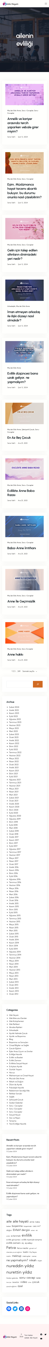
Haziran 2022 (14, 755)
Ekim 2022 (13, 746)
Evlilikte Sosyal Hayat (18, 1063)
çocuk (35, 1281)
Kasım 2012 (14, 991)
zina (29, 1282)
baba (37, 1222)
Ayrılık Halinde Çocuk (18, 1033)
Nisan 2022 (14, 761)
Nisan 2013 (13, 976)
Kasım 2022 (14, 743)
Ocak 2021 (13, 800)
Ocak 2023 (14, 737)
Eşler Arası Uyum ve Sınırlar (21, 1051)
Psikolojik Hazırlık (16, 1087)
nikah (32, 1260)
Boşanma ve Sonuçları (18, 1042)
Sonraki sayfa (29, 671)
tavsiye (8, 1282)
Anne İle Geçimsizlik (21, 601)
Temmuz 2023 (15, 722)
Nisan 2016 (13, 891)
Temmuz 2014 (15, 954)
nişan (40, 1260)
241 (18, 671)
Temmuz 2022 (15, 752)
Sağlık (11, 1096)
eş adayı (28, 1243)
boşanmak (28, 1226)
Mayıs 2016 (14, 888)
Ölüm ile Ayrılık (15, 1084)
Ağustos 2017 (14, 849)
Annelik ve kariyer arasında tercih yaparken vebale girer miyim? (23, 125)
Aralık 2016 (14, 867)
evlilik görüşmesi (13, 1240)
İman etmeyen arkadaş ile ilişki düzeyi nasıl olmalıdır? (23, 316)
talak (38, 1278)
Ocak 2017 (13, 864)
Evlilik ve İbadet (16, 1057)
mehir (8, 1256)
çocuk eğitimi (11, 1286)
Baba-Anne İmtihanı (21, 548)
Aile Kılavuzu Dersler (18, 1018)
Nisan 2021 (13, 791)
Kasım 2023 (14, 713)
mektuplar (26, 1256)
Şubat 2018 (14, 831)
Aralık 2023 (14, 710)
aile (9, 1221)
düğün (9, 1230)
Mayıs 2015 (14, 924)
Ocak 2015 (13, 936)
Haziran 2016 (14, 885)
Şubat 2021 (14, 797)
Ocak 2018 (13, 834)
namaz (34, 1256)
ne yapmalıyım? (17, 1260)
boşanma (17, 1226)
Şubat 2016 (14, 897)
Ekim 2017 (13, 843)
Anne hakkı (15, 654)
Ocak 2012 (13, 994)
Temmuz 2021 (15, 782)
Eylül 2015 (13, 912)
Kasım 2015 (14, 906)
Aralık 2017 (13, 837)
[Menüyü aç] (46, 3)
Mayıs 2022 (14, 758)
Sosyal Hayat (14, 1115)
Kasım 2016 (14, 870)
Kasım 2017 (14, 840)
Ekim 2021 (13, 773)
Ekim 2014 (13, 945)
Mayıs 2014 (14, 961)
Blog (11, 1039)
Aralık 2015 (14, 903)
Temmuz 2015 (15, 918)
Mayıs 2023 (14, 728)
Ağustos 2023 (15, 719)
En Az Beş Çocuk (18, 438)
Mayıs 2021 (14, 788)
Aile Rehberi (14, 1024)
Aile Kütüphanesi (16, 1021)
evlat (8, 1236)
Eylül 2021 (13, 776)
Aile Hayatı (14, 1015)
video (23, 1281)
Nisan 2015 (13, 927)
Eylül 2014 (13, 949)
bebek (8, 1226)
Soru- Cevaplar (27, 111)
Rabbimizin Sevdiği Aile (19, 1090)
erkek (33, 1230)
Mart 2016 (13, 894)
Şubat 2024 (14, 707)
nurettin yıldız (19, 1272)
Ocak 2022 (14, 764)
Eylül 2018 (13, 825)
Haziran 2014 (14, 958)
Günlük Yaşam (15, 1069)
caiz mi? (37, 1226)
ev (37, 1230)
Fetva (11, 1247)
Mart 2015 (13, 930)
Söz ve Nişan (14, 1118)
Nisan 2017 (13, 861)
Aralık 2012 (14, 988)
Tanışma (12, 1121)
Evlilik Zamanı (15, 1060)
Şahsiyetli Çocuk (28, 429)
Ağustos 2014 (15, 952)
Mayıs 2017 (13, 858)
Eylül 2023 (13, 716)
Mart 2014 (13, 967)
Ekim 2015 (13, 909)
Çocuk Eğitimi (15, 1048)
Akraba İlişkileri (15, 1027)
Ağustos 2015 (15, 915)
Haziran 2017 (14, 855)
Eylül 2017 (13, 846)
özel (20, 1286)
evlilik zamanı (13, 1242)
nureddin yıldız (20, 1265)
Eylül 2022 (13, 749)
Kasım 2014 (14, 942)
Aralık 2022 (14, 740)
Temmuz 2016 (15, 882)
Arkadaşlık (11, 306)
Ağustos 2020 (15, 816)
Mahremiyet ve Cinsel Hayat (21, 1075)
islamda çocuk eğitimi (14, 1252)
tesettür (15, 1282)
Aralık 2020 (14, 804)
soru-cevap (27, 1277)
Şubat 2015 (14, 933)
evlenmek (16, 1236)
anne (32, 1221)
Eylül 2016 (13, 876)
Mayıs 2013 (14, 973)
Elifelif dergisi (21, 1230)
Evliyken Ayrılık (15, 1066)
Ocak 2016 (13, 900)
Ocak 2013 (13, 985)
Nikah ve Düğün (16, 1081)
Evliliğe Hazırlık (15, 1054)
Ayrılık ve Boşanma (17, 1036)
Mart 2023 (13, 731)
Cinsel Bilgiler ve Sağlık (19, 1045)
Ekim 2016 (13, 873)
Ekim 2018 (13, 822)
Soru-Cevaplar (27, 649)
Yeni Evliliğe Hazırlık (17, 1124)
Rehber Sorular (15, 1093)
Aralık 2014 (14, 939)
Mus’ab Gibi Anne (14, 111)
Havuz (12, 1072)
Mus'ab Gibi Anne (16, 1078)
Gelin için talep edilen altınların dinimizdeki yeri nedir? (22, 254)
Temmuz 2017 (15, 852)
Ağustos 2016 (15, 879)
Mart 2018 (13, 828)
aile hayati (21, 1221)
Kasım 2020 (14, 807)
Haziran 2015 (14, 921)
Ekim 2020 (13, 810)
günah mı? (33, 1248)
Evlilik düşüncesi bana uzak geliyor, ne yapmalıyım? (22, 377)
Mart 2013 (13, 979)
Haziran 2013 (14, 970)
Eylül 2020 (13, 813)
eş (23, 1243)
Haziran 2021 (14, 785)
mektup (16, 1255)
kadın (25, 1252)
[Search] (38, 684)
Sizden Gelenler (16, 1103)
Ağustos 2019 (15, 819)
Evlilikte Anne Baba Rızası (20, 493)
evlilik (27, 1235)
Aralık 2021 (14, 767)
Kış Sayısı (33, 1252)
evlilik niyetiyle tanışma (32, 1239)
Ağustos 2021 (15, 779)
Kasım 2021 (14, 770)
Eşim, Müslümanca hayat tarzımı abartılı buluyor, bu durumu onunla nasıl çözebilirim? (24, 190)
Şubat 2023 (14, 734)
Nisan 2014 (14, 964)
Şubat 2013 (14, 982)
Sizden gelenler (12, 1278)
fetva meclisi (22, 1248)
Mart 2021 (13, 795)
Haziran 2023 (14, 725)
